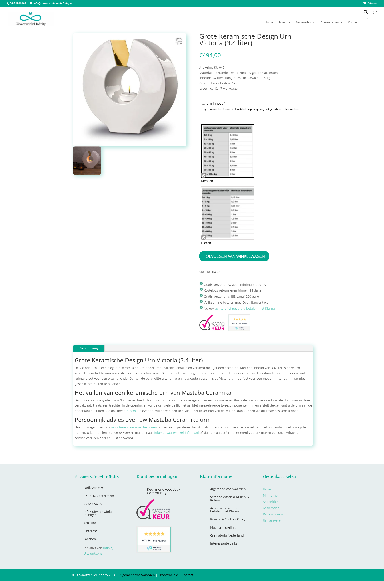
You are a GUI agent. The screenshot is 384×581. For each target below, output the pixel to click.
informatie (133, 411)
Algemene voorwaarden (137, 575)
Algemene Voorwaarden (228, 489)
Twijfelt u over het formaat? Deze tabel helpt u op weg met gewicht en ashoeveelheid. (250, 109)
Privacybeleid (168, 575)
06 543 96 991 (94, 504)
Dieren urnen (329, 22)
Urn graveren (273, 520)
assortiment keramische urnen (134, 427)
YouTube (90, 523)
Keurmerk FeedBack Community (163, 491)
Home (269, 22)
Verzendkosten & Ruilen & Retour (229, 498)
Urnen (282, 22)
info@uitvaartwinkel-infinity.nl (176, 432)
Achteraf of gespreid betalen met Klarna (225, 509)
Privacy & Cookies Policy (227, 519)
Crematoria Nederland (227, 535)
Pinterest (90, 531)
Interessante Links (223, 543)
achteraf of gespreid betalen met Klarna (245, 308)
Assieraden (303, 22)
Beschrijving (89, 348)
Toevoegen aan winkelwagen (234, 256)
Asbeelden (271, 502)
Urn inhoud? (215, 103)
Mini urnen (271, 495)
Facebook (90, 539)
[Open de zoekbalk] (366, 12)
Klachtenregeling (223, 527)
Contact (187, 575)
